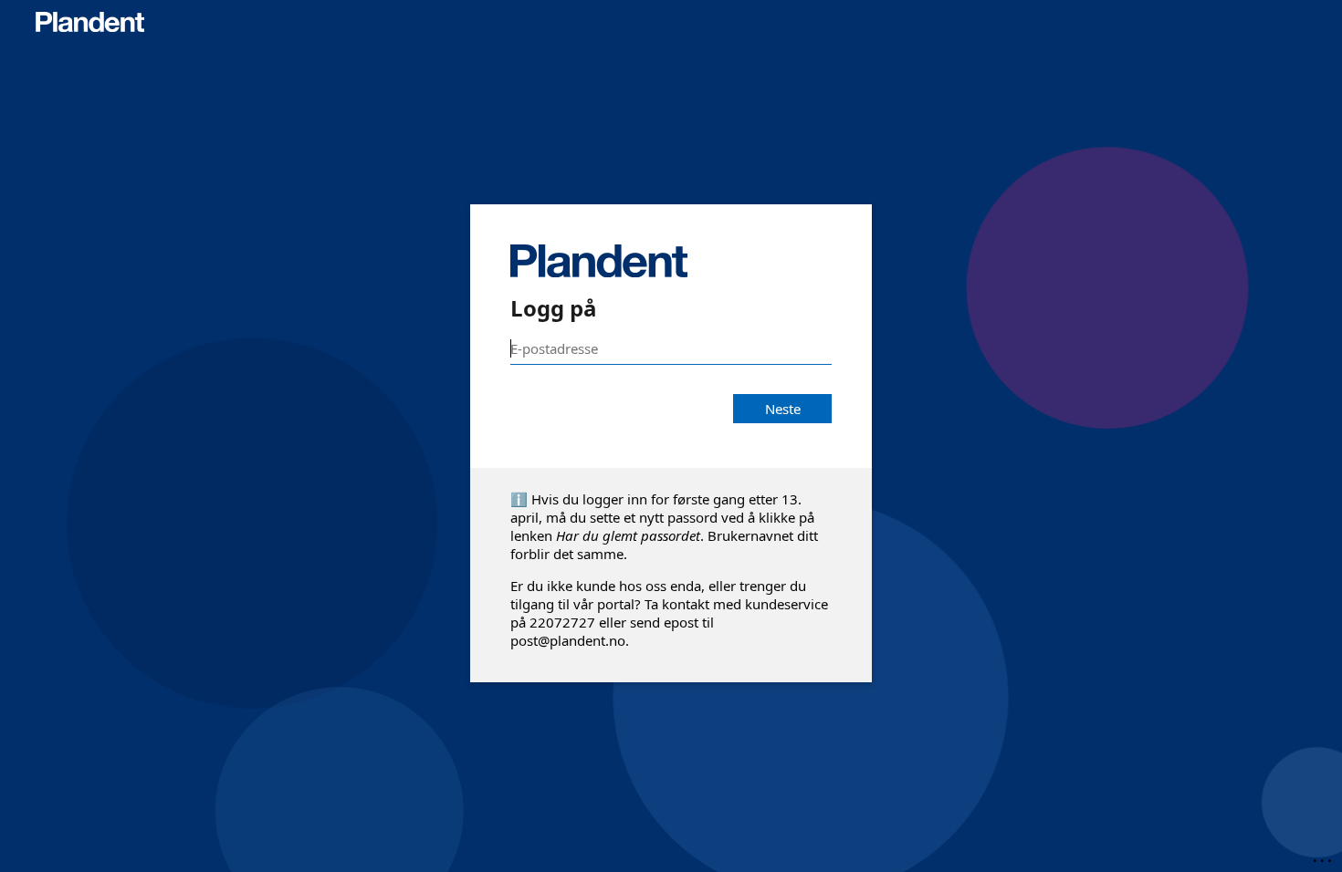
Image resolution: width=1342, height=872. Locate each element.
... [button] (1324, 856)
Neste (783, 409)
